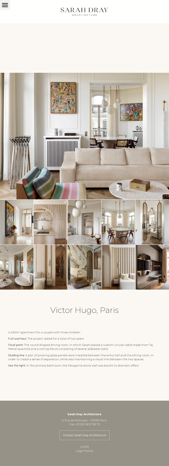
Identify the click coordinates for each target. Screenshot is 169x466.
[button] (5, 5)
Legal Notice (84, 450)
